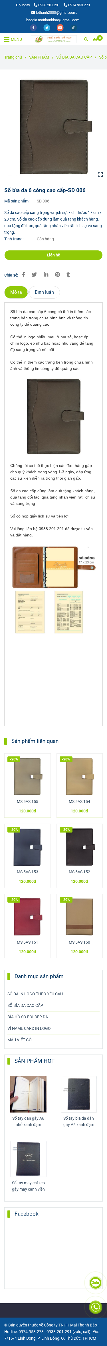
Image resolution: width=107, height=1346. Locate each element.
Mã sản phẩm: (17, 201)
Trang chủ (13, 57)
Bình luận (44, 292)
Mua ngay (27, 764)
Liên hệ (53, 255)
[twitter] (47, 27)
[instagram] (73, 27)
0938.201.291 (49, 5)
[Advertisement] (53, 682)
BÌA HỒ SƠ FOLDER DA (27, 1017)
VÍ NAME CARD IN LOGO (29, 1028)
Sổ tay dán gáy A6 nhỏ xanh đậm (28, 1121)
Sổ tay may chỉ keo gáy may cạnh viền (28, 1186)
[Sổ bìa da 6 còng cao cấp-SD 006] (54, 39)
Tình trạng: (14, 239)
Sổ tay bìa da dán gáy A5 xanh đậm (78, 1121)
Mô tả (16, 292)
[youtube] (60, 27)
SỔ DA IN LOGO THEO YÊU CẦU (35, 994)
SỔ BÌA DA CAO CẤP (74, 57)
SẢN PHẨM (39, 57)
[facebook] (34, 27)
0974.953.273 (79, 5)
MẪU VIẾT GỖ (19, 1040)
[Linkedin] (46, 275)
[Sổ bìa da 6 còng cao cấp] (53, 127)
